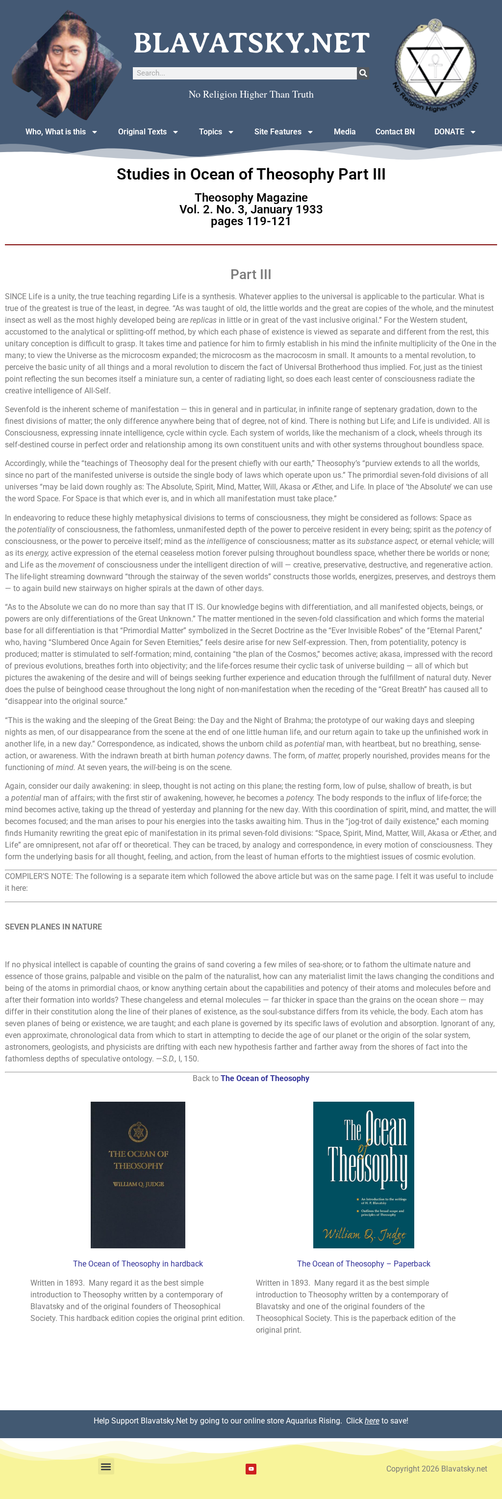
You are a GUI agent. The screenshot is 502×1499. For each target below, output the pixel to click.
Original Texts (142, 131)
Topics (210, 131)
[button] (106, 1466)
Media (345, 131)
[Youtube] (251, 1469)
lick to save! (379, 1420)
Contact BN (395, 131)
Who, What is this (55, 131)
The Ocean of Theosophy (265, 1078)
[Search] (363, 73)
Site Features (277, 131)
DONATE (449, 131)
